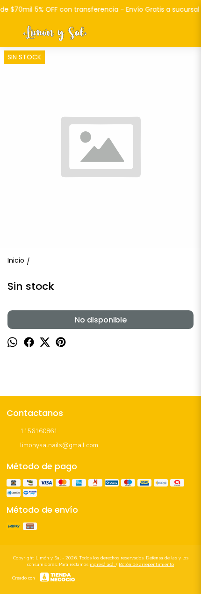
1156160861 (38, 431)
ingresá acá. (103, 564)
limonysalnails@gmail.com (59, 445)
